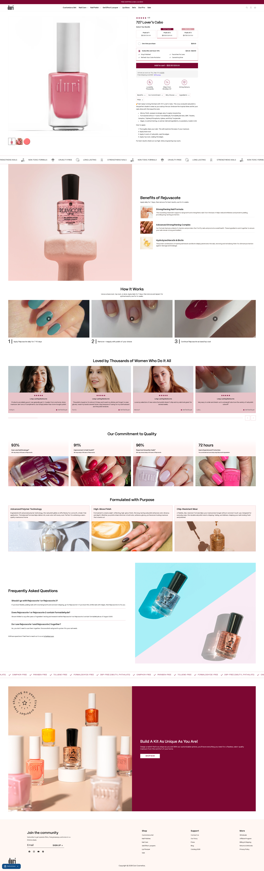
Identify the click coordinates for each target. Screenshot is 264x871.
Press (193, 842)
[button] (83, 7)
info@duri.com (49, 636)
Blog (192, 846)
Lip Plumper (146, 849)
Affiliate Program (246, 838)
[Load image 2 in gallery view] (19, 141)
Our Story (194, 838)
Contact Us (195, 835)
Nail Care (145, 842)
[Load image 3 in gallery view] (26, 141)
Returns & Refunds (246, 846)
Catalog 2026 (195, 849)
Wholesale (243, 835)
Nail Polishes (146, 838)
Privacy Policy (244, 849)
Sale (143, 853)
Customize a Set (148, 835)
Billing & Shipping (245, 842)
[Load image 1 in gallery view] (11, 141)
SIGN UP (57, 845)
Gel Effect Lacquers (149, 846)
